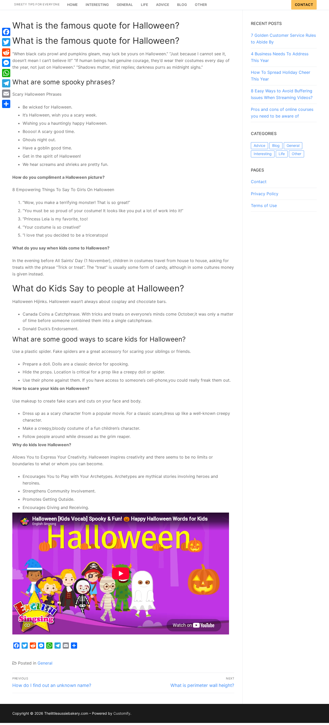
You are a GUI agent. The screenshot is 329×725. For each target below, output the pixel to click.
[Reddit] (6, 52)
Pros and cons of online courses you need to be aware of (282, 113)
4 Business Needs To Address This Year (279, 57)
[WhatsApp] (6, 73)
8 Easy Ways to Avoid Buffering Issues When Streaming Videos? (282, 94)
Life (282, 153)
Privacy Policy (264, 193)
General (45, 663)
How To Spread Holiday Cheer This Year (280, 76)
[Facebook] (6, 32)
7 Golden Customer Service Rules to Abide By (283, 38)
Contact (304, 5)
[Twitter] (6, 42)
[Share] (6, 104)
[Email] (6, 93)
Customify (121, 713)
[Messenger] (6, 63)
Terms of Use (264, 205)
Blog (276, 145)
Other (296, 153)
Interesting (263, 153)
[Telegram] (6, 83)
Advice (259, 145)
